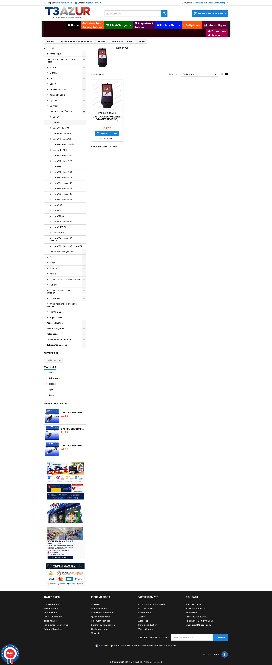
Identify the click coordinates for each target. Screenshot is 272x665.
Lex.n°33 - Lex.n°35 (62, 177)
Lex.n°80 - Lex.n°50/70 (64, 144)
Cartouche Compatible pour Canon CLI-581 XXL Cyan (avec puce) (73, 445)
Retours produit (146, 608)
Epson (53, 83)
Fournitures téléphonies (56, 624)
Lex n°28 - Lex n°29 (62, 221)
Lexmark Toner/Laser (62, 251)
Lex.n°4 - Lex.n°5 (61, 127)
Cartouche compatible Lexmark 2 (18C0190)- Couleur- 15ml (107, 119)
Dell (52, 78)
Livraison (95, 604)
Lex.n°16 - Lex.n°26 (62, 138)
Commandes (145, 612)
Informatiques (54, 53)
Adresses (143, 620)
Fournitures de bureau (58, 339)
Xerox (53, 273)
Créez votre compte (217, 2)
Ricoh (52, 262)
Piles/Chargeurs (55, 328)
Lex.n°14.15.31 (59, 227)
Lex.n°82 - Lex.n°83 (62, 199)
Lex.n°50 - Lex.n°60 (62, 155)
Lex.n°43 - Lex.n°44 (62, 194)
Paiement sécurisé (100, 620)
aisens (52, 383)
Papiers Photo (51, 612)
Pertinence (200, 74)
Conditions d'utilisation (102, 612)
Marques (50, 367)
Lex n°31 (57, 166)
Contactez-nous (99, 629)
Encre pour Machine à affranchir (59, 291)
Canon (53, 72)
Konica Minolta (57, 94)
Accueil (49, 48)
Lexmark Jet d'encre (61, 111)
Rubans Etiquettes (53, 629)
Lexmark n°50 (60, 149)
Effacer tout (53, 360)
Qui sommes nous (100, 616)
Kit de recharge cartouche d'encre (61, 305)
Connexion (198, 2)
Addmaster (54, 378)
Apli (50, 389)
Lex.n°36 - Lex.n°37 (62, 188)
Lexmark (54, 105)
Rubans (53, 284)
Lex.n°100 (57, 205)
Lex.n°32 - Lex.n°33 (62, 172)
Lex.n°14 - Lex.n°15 (62, 133)
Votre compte (148, 597)
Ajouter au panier (107, 133)
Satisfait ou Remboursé (103, 624)
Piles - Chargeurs (53, 616)
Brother (53, 67)
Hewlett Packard (58, 89)
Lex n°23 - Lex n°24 (62, 161)
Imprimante (56, 317)
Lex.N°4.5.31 (59, 232)
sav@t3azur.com (93, 2)
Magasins (96, 633)
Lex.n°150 (57, 210)
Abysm (52, 372)
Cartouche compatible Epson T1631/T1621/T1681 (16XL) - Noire (73, 429)
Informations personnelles (151, 604)
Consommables (52, 604)
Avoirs (141, 616)
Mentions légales (100, 608)
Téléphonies (50, 620)
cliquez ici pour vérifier (165, 645)
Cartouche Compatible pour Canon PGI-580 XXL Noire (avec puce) (73, 412)
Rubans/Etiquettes (56, 344)
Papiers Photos (54, 322)
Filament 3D (56, 311)
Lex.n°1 (56, 116)
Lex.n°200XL (59, 216)
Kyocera (54, 100)
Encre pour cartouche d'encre (65, 279)
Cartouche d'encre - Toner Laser (61, 60)
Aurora (52, 395)
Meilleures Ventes (56, 403)
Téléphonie (52, 333)
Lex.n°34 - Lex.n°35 (62, 183)
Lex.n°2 (56, 122)
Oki (51, 257)
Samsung (55, 268)
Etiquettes (55, 298)
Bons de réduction (147, 624)
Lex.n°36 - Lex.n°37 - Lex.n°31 (67, 246)
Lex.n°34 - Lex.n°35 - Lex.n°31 (62, 239)
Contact (192, 597)
